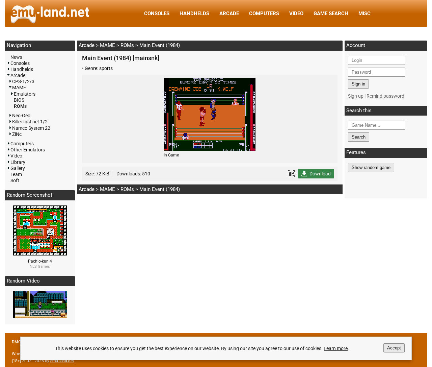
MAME (107, 45)
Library (17, 162)
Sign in (358, 84)
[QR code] (291, 173)
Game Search (331, 13)
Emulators (24, 94)
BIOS (19, 100)
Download (320, 173)
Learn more (336, 348)
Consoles (156, 13)
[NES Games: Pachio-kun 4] (40, 253)
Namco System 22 (31, 128)
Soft (14, 180)
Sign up (355, 96)
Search (359, 137)
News (16, 57)
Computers (264, 13)
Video (296, 13)
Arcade (229, 13)
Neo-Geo (21, 115)
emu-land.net (62, 361)
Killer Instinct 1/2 (30, 121)
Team (16, 174)
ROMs (127, 45)
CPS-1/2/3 (23, 81)
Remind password (385, 96)
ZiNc (17, 134)
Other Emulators (27, 149)
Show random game (371, 167)
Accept (394, 347)
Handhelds (194, 13)
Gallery (17, 168)
